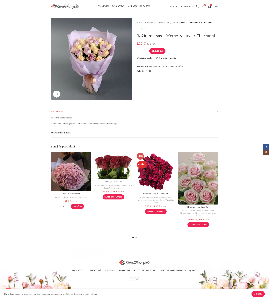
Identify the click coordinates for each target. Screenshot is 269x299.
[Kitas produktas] (145, 28)
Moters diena (158, 200)
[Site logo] (65, 6)
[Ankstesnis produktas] (138, 28)
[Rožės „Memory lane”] (71, 171)
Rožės (150, 22)
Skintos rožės (162, 22)
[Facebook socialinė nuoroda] (146, 71)
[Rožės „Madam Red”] (113, 165)
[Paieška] (197, 6)
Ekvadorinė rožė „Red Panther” (155, 194)
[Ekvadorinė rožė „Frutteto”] (198, 178)
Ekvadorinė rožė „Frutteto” (198, 207)
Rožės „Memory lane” (71, 194)
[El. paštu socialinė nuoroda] (149, 71)
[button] (77, 206)
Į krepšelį (157, 51)
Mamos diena (155, 66)
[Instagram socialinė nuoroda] (137, 279)
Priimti (258, 294)
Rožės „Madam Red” (113, 182)
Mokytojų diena (145, 200)
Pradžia (140, 22)
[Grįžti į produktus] (141, 28)
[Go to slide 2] (136, 237)
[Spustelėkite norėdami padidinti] (56, 94)
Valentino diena (116, 188)
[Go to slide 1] (133, 237)
